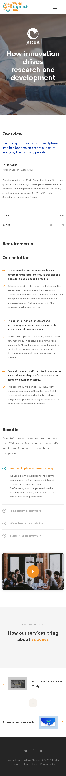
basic (61, 215)
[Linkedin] (62, 225)
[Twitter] (51, 225)
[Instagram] (40, 751)
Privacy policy (47, 764)
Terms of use (30, 764)
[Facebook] (57, 225)
